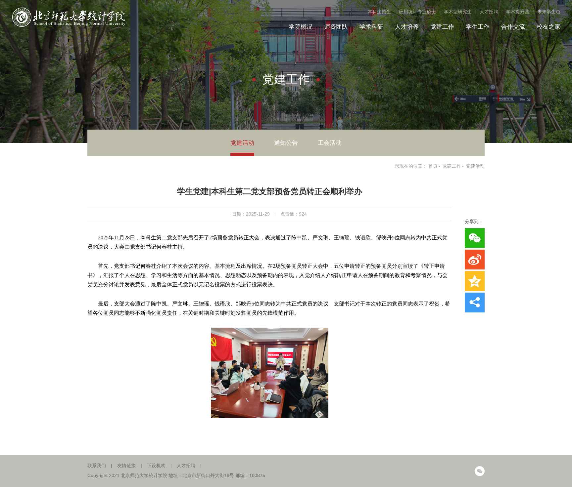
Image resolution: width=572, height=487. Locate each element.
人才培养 (407, 26)
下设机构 (156, 465)
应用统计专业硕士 (417, 11)
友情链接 (126, 465)
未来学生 (546, 11)
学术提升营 (517, 11)
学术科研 (371, 26)
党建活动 (242, 143)
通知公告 (286, 143)
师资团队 (336, 26)
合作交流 (513, 26)
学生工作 (478, 26)
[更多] (475, 302)
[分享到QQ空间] (475, 281)
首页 (433, 166)
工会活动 (330, 143)
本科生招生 (379, 11)
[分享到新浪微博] (475, 259)
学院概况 (300, 26)
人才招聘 (489, 11)
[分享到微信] (475, 238)
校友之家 (548, 26)
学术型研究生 (458, 11)
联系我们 (96, 465)
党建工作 (442, 26)
